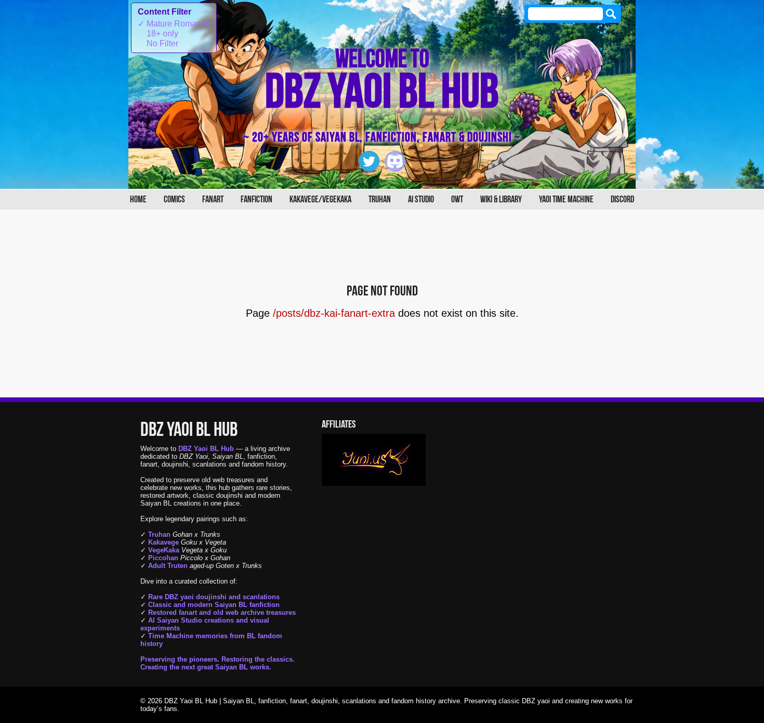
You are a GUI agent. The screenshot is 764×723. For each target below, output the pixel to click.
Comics (174, 199)
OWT (457, 199)
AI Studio (421, 199)
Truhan (379, 199)
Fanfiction (256, 199)
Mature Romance (174, 23)
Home (138, 199)
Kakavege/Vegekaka (320, 199)
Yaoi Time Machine (566, 199)
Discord (622, 199)
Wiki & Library (501, 199)
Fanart (212, 199)
